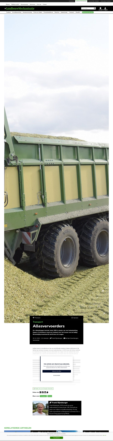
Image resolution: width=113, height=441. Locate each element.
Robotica (57, 12)
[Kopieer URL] (48, 392)
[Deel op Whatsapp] (41, 392)
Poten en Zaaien (37, 12)
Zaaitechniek (64, 12)
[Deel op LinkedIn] (45, 392)
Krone (50, 396)
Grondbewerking (16, 12)
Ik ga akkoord (56, 437)
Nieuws (8, 4)
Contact (45, 4)
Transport (71, 12)
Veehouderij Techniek (105, 1)
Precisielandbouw (48, 12)
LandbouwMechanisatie (81, 1)
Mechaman (71, 1)
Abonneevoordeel (88, 12)
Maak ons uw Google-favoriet (44, 388)
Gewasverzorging (27, 12)
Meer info (104, 435)
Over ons (39, 4)
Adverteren (32, 4)
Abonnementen (24, 4)
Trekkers (8, 12)
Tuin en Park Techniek (94, 1)
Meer (77, 12)
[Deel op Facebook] (43, 392)
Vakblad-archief (15, 4)
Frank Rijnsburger (57, 338)
